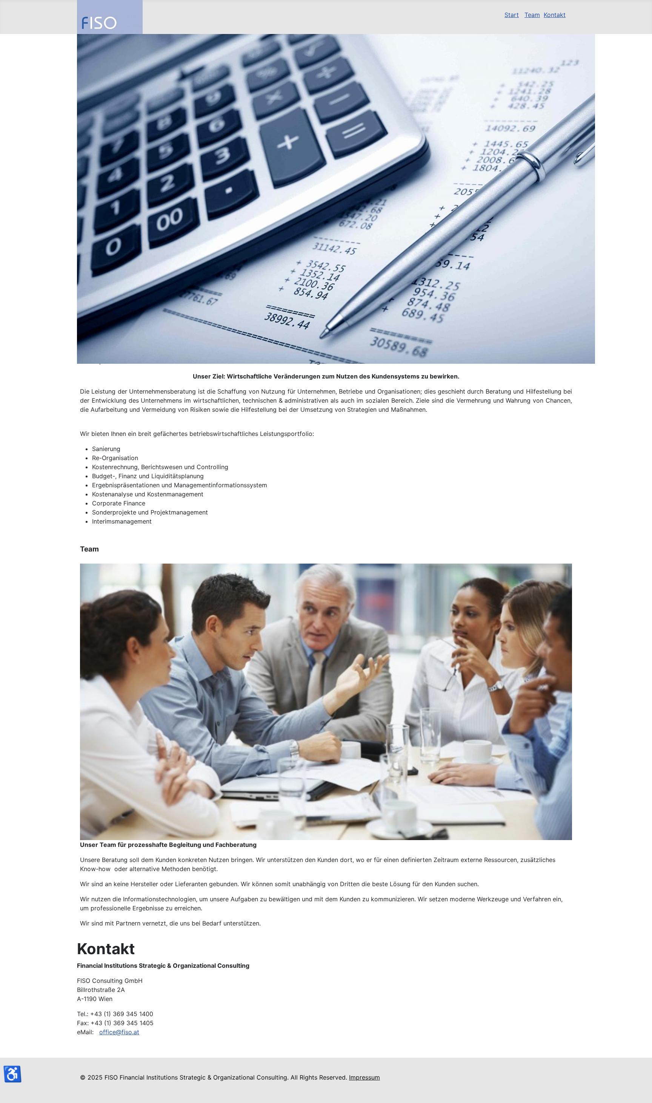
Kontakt (555, 15)
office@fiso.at (119, 1032)
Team (532, 15)
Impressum (364, 1077)
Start (511, 15)
